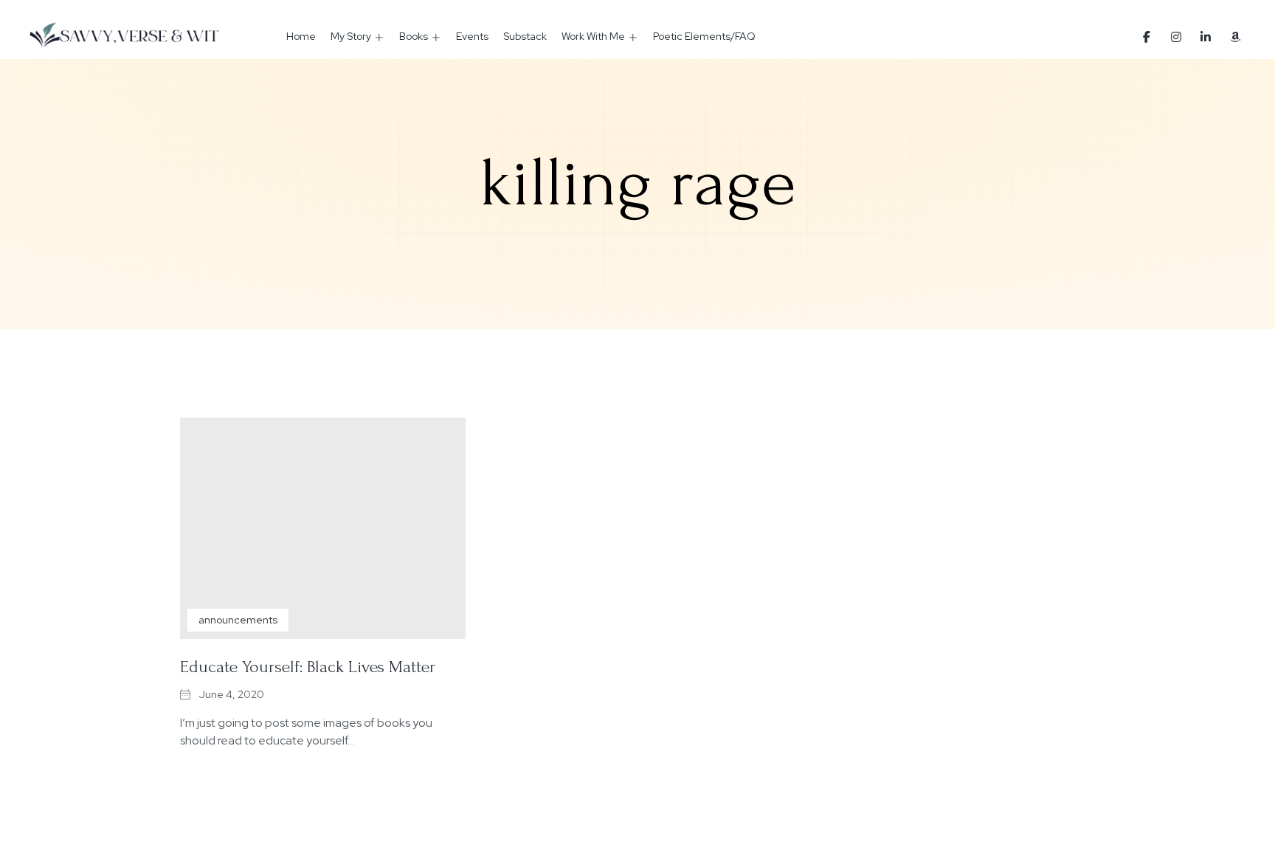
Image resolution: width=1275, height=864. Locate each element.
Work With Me (593, 36)
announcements (237, 619)
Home (301, 36)
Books (413, 36)
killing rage (638, 183)
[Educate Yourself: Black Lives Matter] (323, 528)
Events (472, 36)
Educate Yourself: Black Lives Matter (307, 667)
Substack (525, 36)
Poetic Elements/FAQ (704, 36)
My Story (351, 36)
